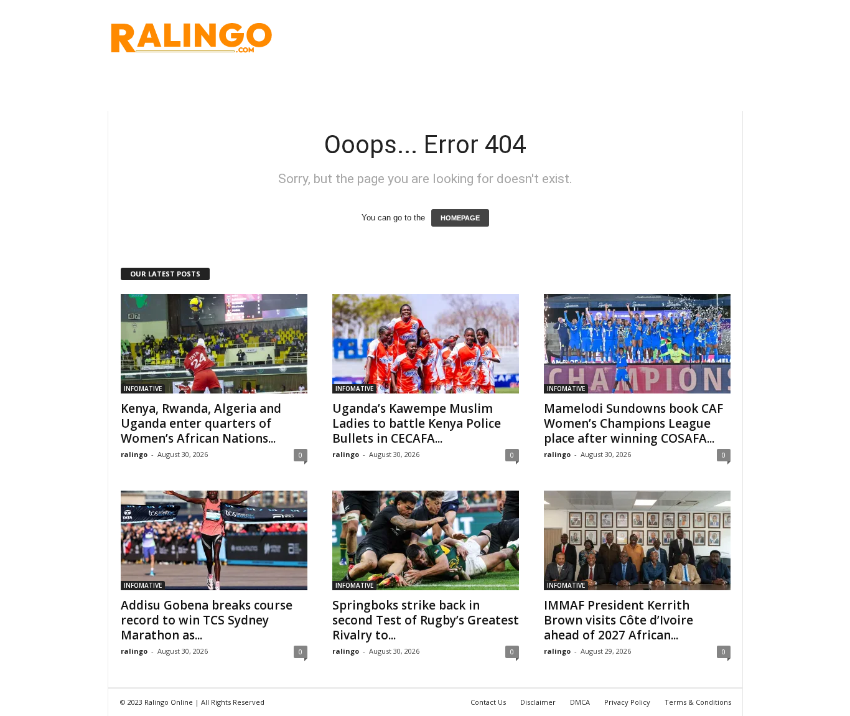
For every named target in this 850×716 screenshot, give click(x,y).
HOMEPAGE (460, 218)
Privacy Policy (627, 702)
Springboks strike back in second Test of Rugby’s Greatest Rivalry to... (425, 620)
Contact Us (488, 702)
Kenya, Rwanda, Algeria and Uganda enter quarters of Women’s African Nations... (201, 423)
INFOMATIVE (143, 388)
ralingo (134, 454)
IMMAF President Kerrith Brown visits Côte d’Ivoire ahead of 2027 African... (618, 620)
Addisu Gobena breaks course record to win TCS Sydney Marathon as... (206, 620)
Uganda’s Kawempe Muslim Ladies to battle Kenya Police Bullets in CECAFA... (416, 423)
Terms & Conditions (698, 702)
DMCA (580, 702)
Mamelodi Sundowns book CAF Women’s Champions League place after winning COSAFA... (633, 423)
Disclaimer (538, 702)
